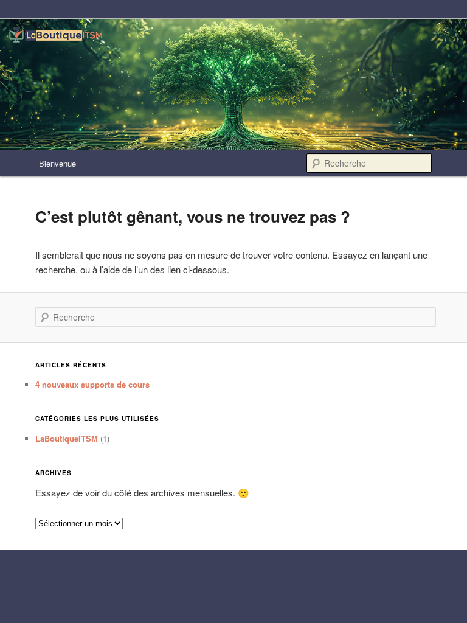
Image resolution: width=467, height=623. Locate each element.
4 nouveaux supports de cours (92, 384)
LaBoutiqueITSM (66, 438)
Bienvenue (57, 163)
